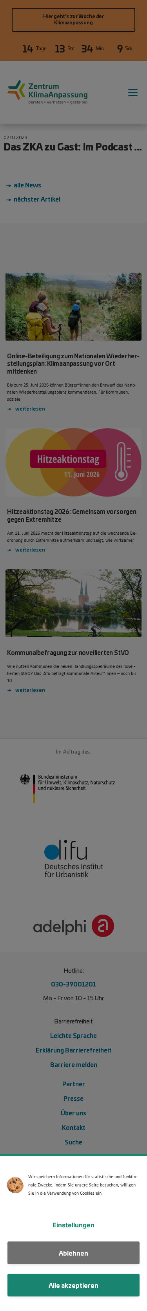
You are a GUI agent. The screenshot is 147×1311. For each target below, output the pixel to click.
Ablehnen (73, 1252)
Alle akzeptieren (73, 1284)
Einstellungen (73, 1225)
